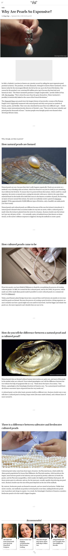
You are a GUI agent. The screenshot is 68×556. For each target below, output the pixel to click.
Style (3, 7)
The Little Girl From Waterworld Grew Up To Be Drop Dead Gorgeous (8, 543)
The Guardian (9, 95)
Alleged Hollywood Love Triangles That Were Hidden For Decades (59, 542)
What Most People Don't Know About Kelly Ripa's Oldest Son (41, 542)
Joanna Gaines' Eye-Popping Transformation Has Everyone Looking (26, 543)
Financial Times (10, 101)
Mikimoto (11, 294)
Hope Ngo (6, 16)
